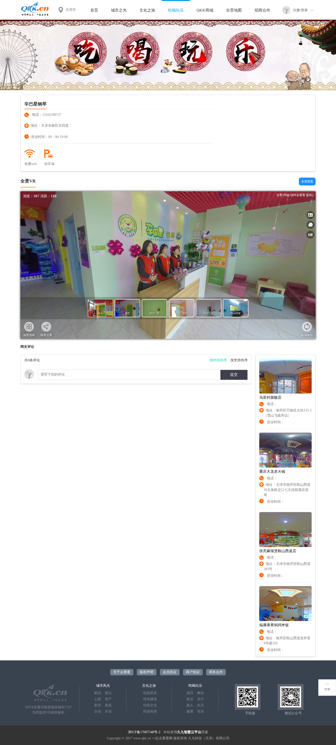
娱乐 (189, 699)
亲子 (200, 699)
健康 (189, 711)
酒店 (189, 693)
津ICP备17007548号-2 (144, 732)
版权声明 (146, 672)
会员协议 (170, 672)
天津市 (70, 10)
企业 (97, 711)
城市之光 (119, 10)
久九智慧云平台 (189, 732)
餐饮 (200, 693)
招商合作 (262, 10)
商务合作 (216, 672)
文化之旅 (147, 10)
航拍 (97, 693)
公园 (97, 699)
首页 (94, 10)
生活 (200, 705)
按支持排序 (239, 360)
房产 (108, 699)
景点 (108, 693)
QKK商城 (205, 10)
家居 (97, 705)
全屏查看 (307, 181)
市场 (108, 711)
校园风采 (150, 693)
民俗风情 (150, 711)
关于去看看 (121, 672)
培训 (200, 711)
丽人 (189, 705)
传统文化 (150, 705)
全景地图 (234, 10)
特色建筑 (150, 699)
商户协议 (193, 672)
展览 (108, 705)
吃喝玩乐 (176, 10)
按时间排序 (218, 360)
